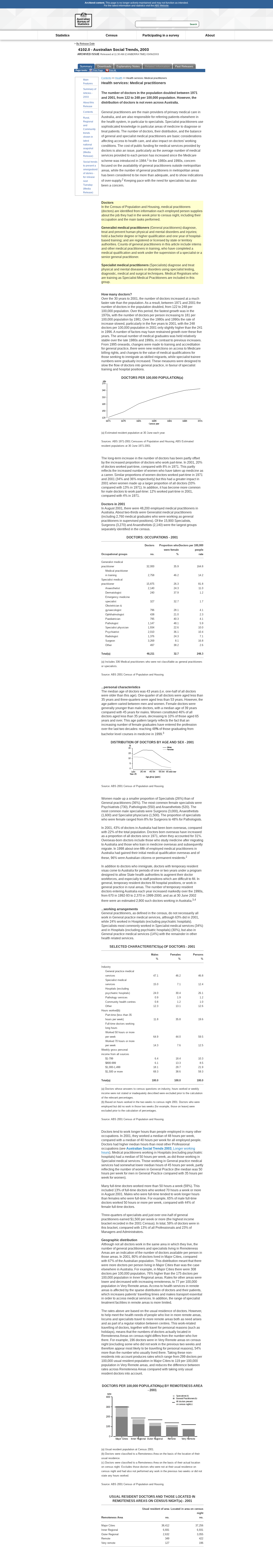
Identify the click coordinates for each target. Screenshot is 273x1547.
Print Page (97, 70)
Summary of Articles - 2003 (89, 93)
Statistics (63, 35)
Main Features (88, 81)
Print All (112, 70)
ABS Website (161, 5)
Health (118, 78)
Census (112, 35)
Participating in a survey (160, 35)
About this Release (88, 104)
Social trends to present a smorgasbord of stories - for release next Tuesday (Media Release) (90, 177)
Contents (88, 112)
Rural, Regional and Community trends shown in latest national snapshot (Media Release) (89, 137)
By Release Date (85, 43)
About (210, 35)
